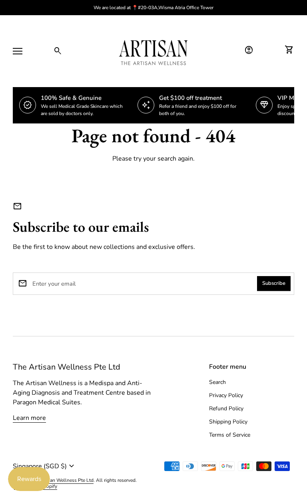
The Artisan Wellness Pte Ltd (66, 367)
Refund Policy (226, 408)
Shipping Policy (228, 421)
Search (217, 382)
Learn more (29, 418)
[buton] (80, 466)
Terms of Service (229, 435)
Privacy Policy (226, 395)
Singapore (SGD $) (44, 466)
